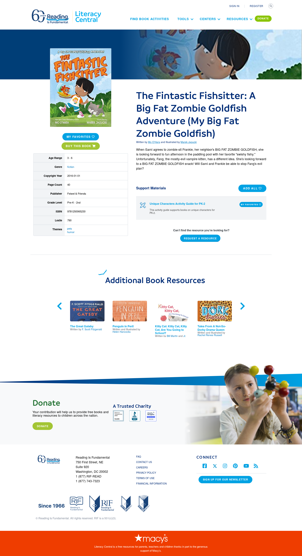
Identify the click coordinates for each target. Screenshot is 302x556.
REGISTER (256, 6)
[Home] (52, 11)
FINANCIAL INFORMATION (151, 483)
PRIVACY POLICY (146, 472)
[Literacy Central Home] (88, 11)
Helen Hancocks (122, 331)
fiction (70, 167)
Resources (237, 19)
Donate (42, 426)
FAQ (138, 456)
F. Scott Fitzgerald (92, 329)
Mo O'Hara (154, 142)
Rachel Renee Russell (209, 335)
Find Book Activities (149, 19)
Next (242, 306)
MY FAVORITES (79, 137)
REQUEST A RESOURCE (200, 238)
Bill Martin (172, 336)
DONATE (263, 18)
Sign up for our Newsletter (225, 479)
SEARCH (271, 6)
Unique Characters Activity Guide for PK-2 (177, 204)
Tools (183, 19)
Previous (59, 306)
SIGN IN (234, 6)
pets (69, 228)
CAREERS (142, 467)
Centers (208, 19)
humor (70, 232)
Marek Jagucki (189, 142)
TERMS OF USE (147, 478)
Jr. (184, 336)
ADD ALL (251, 188)
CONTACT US (145, 462)
